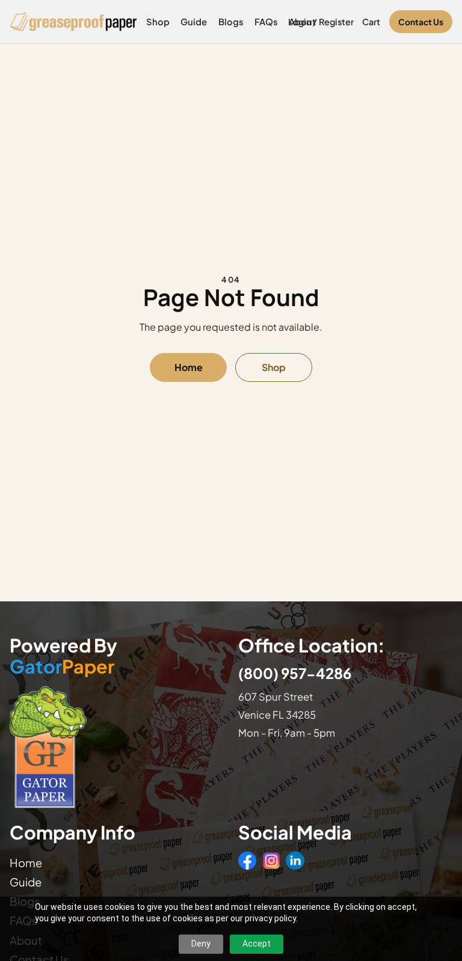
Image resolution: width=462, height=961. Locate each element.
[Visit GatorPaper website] (117, 746)
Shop (158, 21)
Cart (371, 21)
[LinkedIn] (295, 861)
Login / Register (321, 21)
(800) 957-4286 (294, 673)
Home (188, 367)
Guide (193, 21)
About (302, 21)
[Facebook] (247, 861)
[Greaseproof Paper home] (74, 21)
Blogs (231, 21)
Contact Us (420, 22)
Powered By (63, 656)
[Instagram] (271, 861)
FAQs (266, 21)
